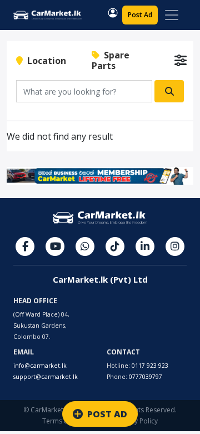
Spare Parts (110, 60)
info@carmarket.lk (40, 365)
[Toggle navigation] (172, 15)
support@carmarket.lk (45, 377)
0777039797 (145, 377)
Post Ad (140, 14)
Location (44, 61)
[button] (113, 13)
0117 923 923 (150, 365)
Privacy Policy (137, 421)
